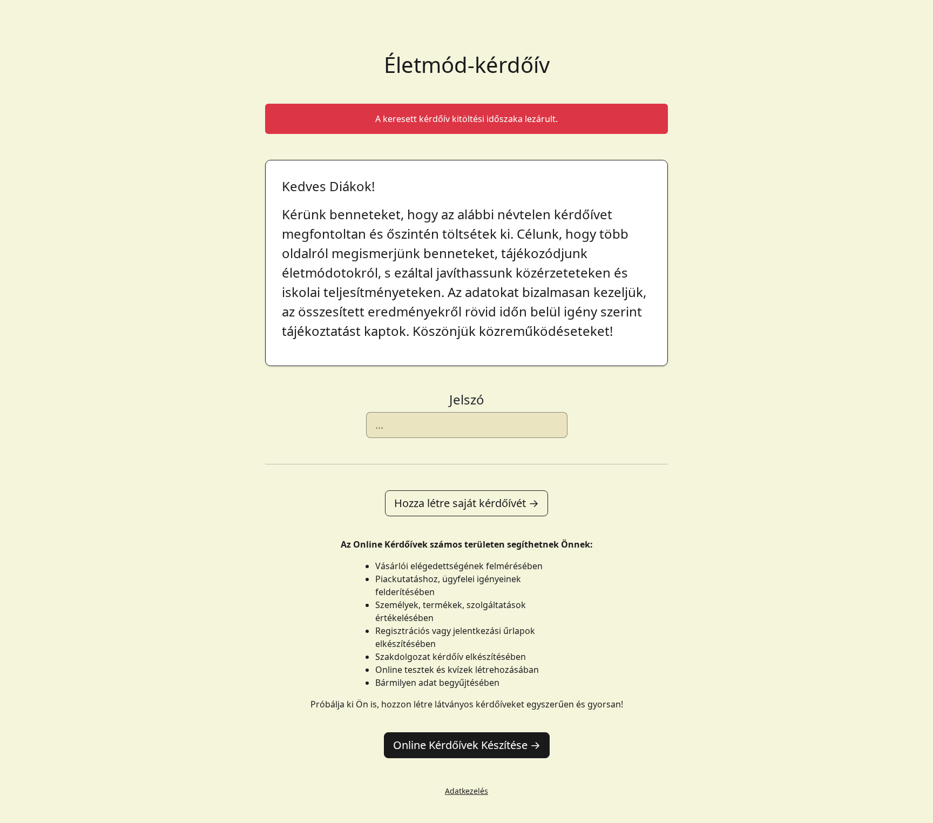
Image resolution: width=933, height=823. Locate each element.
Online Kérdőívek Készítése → (466, 745)
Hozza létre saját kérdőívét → (466, 503)
